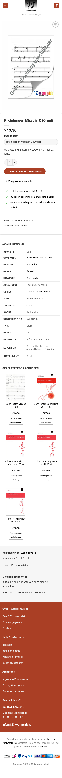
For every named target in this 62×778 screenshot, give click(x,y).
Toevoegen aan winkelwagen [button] (16, 420)
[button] (18, 181)
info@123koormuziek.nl (15, 565)
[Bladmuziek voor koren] (31, 5)
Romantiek (31, 264)
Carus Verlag (32, 278)
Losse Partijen (35, 15)
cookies (44, 746)
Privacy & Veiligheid (13, 685)
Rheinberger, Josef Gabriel (39, 257)
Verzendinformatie (12, 656)
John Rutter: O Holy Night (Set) (16, 520)
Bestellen (7, 644)
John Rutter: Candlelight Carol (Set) (46, 405)
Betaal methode (11, 650)
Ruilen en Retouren (12, 662)
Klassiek (30, 271)
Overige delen (11, 136)
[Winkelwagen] (56, 5)
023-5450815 (28, 552)
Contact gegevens (12, 622)
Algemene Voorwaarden (15, 679)
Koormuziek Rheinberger (38, 291)
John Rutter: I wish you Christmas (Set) (16, 462)
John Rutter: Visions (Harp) (16, 405)
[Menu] (5, 5)
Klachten (7, 628)
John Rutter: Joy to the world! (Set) (46, 462)
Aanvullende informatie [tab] (13, 244)
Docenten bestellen (13, 691)
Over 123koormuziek (13, 616)
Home (23, 15)
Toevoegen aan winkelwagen (25, 171)
